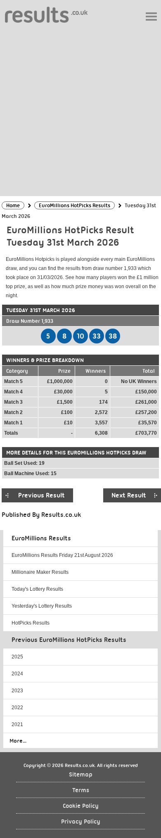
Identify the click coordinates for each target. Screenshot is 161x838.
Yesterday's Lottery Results (42, 606)
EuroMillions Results (41, 538)
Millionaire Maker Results (40, 572)
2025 (17, 657)
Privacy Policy (80, 821)
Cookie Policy (81, 806)
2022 (17, 707)
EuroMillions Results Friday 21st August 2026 (62, 555)
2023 (17, 691)
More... (17, 740)
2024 (17, 674)
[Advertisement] (80, 108)
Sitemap (80, 774)
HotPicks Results (31, 623)
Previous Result (41, 495)
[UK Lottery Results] (46, 14)
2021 (17, 724)
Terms (80, 790)
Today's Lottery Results (37, 589)
